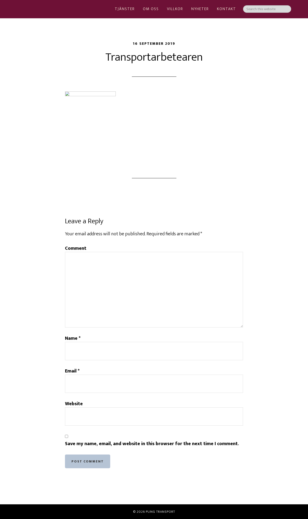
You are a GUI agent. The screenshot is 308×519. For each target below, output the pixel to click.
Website (74, 403)
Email (72, 371)
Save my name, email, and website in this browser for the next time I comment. (152, 443)
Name (73, 338)
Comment (75, 248)
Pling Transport (41, 26)
